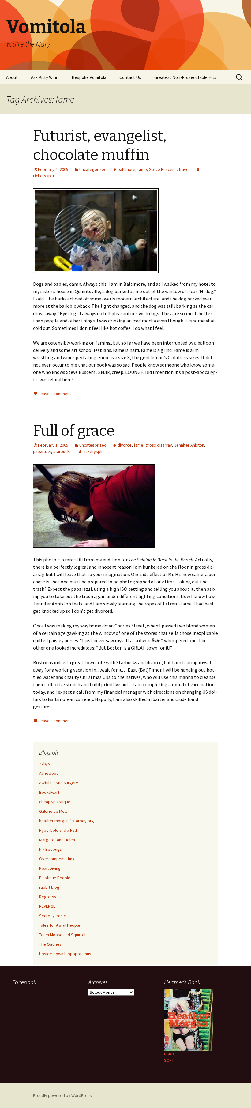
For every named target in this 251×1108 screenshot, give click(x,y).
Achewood (49, 773)
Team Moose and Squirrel (62, 934)
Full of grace (73, 431)
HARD (169, 1054)
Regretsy (47, 896)
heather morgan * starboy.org (66, 820)
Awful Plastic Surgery (58, 783)
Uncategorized (93, 169)
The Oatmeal (50, 944)
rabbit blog (49, 887)
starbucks (62, 451)
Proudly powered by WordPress (62, 1095)
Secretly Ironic (52, 915)
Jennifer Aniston (189, 445)
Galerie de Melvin (55, 811)
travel (184, 169)
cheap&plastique (54, 802)
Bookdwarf (49, 792)
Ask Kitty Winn (44, 77)
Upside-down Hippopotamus (65, 953)
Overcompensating (57, 858)
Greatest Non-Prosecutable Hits (185, 77)
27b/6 (44, 764)
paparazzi (42, 451)
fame (142, 169)
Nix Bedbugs (50, 849)
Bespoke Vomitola (89, 77)
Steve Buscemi (163, 169)
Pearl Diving (50, 868)
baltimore (126, 169)
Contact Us (130, 77)
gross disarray (158, 445)
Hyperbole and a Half (58, 830)
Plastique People (54, 877)
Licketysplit (93, 451)
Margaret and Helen (57, 839)
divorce (125, 445)
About (12, 77)
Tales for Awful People (59, 925)
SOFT (169, 1060)
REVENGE (47, 906)
